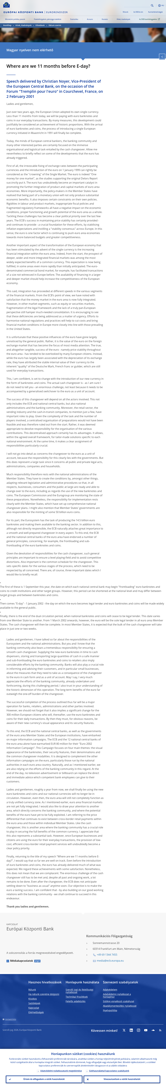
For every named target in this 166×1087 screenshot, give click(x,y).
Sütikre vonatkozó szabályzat (118, 1001)
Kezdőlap (7, 25)
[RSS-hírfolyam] (160, 1030)
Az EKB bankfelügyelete (148, 19)
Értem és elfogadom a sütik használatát (44, 1079)
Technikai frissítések (77, 997)
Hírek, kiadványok (123, 19)
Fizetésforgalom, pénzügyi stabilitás (47, 19)
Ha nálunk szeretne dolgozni (43, 994)
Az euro (90, 19)
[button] (156, 5)
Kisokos (32, 999)
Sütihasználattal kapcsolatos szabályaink (109, 1071)
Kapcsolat (33, 1008)
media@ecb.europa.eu (110, 961)
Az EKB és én (138, 12)
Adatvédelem (110, 990)
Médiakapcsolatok (21, 961)
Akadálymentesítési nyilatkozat (119, 1006)
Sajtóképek (34, 1003)
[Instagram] (138, 1030)
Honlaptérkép (10, 1019)
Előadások (40, 25)
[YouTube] (146, 1030)
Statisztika (74, 19)
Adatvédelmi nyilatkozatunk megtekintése (61, 1071)
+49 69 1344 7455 (107, 955)
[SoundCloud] (153, 1030)
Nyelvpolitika (110, 1010)
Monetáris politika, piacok (15, 19)
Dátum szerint (55, 25)
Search (152, 5)
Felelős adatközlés (75, 1001)
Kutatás (105, 19)
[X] (124, 1030)
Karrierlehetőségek (155, 12)
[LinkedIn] (131, 1030)
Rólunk (125, 12)
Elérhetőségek (36, 1012)
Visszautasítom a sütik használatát (122, 1079)
